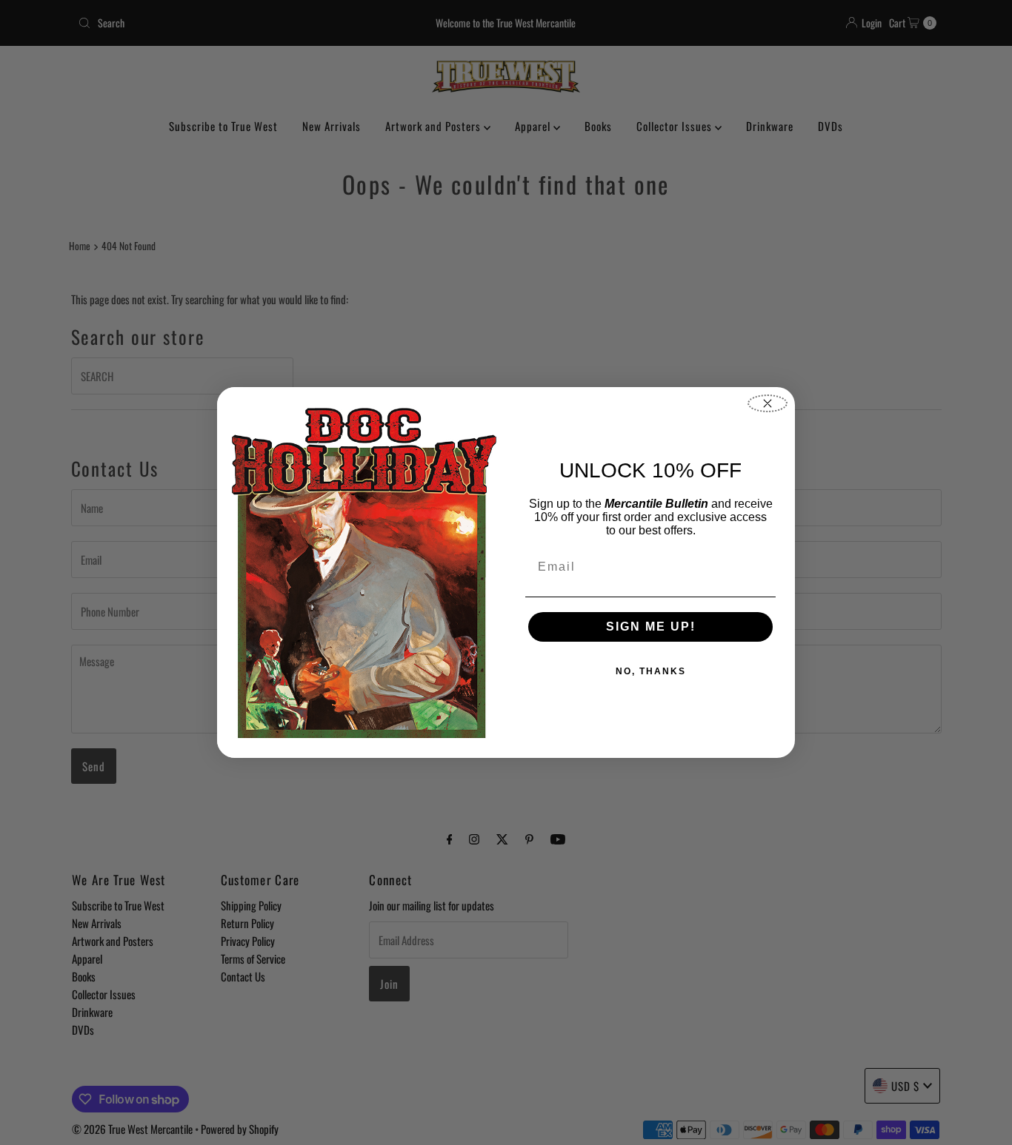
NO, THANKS (651, 671)
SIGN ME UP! (651, 626)
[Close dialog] (768, 403)
